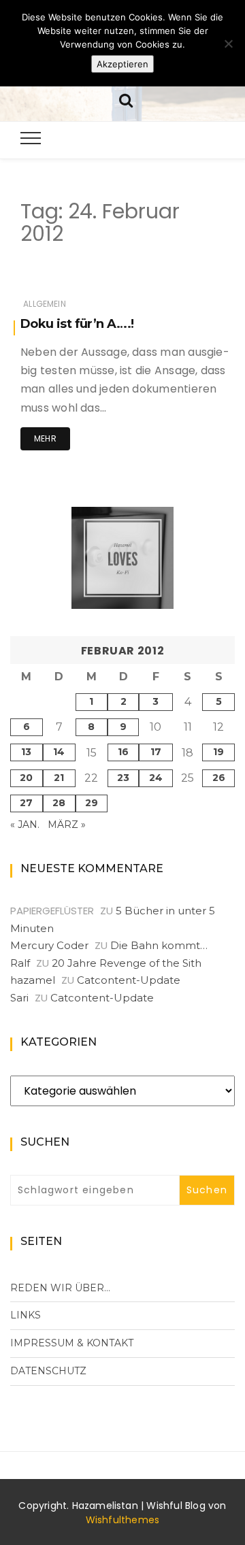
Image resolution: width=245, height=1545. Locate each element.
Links (25, 1315)
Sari (19, 997)
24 (156, 777)
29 (91, 803)
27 (26, 803)
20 (26, 777)
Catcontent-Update (128, 980)
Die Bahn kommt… (159, 945)
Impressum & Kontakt (71, 1343)
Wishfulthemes (123, 1520)
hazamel (32, 980)
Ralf (20, 963)
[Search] (126, 99)
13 (26, 752)
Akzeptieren (122, 64)
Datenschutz (48, 1371)
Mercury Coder (49, 945)
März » (67, 824)
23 (123, 777)
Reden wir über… (60, 1288)
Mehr (45, 438)
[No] (228, 43)
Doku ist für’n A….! (77, 323)
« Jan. (24, 824)
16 (123, 752)
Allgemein (44, 304)
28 (58, 803)
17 (155, 752)
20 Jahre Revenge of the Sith (126, 963)
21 (59, 777)
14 (59, 752)
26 (218, 777)
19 (218, 752)
